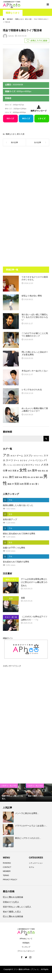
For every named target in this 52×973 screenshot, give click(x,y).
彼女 (39, 471)
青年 (33, 484)
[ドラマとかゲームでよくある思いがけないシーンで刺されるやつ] (8, 829)
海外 (37, 477)
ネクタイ (23, 460)
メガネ (45, 464)
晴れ (29, 477)
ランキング (26, 947)
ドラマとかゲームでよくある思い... (31, 825)
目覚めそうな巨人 (11, 902)
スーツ (9, 460)
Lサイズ (41, 118)
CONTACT (7, 867)
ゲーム (20, 455)
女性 (23, 470)
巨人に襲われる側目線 (13, 897)
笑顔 (16, 483)
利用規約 (26, 943)
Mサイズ (26, 118)
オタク (13, 456)
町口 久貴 (20, 134)
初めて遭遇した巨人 (12, 912)
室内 (29, 471)
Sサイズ (10, 118)
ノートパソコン (35, 460)
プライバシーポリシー (26, 951)
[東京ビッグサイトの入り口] (8, 842)
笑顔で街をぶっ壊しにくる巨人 (17, 907)
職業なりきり (13, 13)
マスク (37, 465)
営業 (14, 471)
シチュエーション (36, 863)
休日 (10, 471)
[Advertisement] (26, 179)
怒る (43, 471)
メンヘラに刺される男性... (27, 813)
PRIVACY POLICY (10, 880)
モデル (31, 867)
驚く (37, 484)
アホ (6, 455)
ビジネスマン (27, 465)
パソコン (9, 465)
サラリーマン (38, 456)
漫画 (41, 477)
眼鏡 (9, 484)
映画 (20, 477)
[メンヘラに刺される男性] (8, 817)
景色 (25, 477)
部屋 (26, 483)
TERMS (6, 875)
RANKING (7, 863)
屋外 (34, 470)
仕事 (5, 470)
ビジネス (17, 465)
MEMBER (7, 871)
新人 (6, 477)
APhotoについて (26, 939)
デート (16, 460)
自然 (22, 484)
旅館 (16, 477)
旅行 (11, 477)
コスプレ (28, 455)
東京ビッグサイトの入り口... (28, 838)
